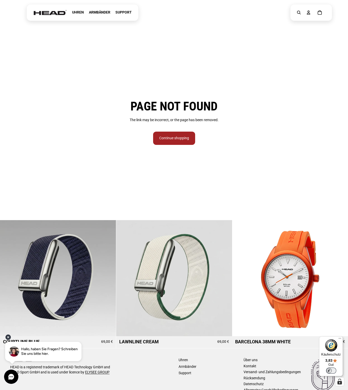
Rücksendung (254, 378)
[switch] (331, 371)
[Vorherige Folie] (7, 278)
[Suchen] (298, 12)
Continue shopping (174, 138)
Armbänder (187, 366)
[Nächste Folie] (108, 278)
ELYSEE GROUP (97, 372)
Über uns (251, 360)
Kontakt (250, 366)
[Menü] (340, 339)
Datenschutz (254, 384)
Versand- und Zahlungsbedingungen (272, 372)
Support (185, 373)
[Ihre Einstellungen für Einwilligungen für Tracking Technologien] (339, 381)
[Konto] (308, 12)
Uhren (183, 360)
